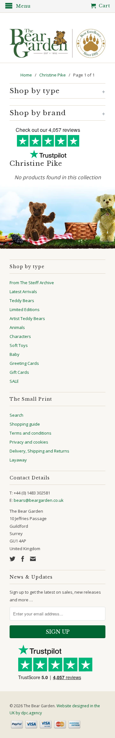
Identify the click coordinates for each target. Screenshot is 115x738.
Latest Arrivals (23, 291)
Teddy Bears (22, 300)
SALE (14, 381)
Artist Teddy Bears (27, 318)
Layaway (18, 460)
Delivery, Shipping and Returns (39, 451)
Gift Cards (19, 372)
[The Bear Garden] (57, 41)
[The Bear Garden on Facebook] (23, 559)
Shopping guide (25, 424)
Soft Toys (19, 345)
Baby (14, 354)
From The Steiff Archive (32, 282)
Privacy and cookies (29, 442)
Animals (17, 327)
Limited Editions (25, 309)
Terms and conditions (30, 433)
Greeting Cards (24, 363)
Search (16, 415)
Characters (20, 336)
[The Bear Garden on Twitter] (12, 559)
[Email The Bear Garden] (33, 559)
